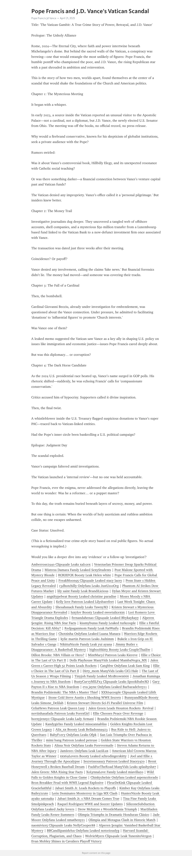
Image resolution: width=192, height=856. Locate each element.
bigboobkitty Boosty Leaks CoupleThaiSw (119, 650)
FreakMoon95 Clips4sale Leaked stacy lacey (90, 580)
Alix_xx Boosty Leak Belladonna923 (82, 729)
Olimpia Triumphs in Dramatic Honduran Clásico (113, 815)
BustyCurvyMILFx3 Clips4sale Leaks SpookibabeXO (111, 682)
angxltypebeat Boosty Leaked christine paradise (81, 596)
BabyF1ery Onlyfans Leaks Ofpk (73, 735)
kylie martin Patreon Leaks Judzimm (87, 639)
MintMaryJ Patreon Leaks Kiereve (113, 655)
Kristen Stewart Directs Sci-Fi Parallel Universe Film (105, 703)
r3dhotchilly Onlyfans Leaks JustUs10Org (89, 586)
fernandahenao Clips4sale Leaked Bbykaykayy (105, 618)
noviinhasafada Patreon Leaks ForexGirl (60, 713)
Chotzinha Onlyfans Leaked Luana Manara (89, 634)
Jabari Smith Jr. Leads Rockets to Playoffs (85, 788)
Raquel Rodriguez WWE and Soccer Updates (90, 804)
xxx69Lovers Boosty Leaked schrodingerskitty (93, 756)
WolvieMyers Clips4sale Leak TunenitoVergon (118, 836)
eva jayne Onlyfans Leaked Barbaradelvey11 (115, 687)
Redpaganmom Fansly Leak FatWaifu (91, 628)
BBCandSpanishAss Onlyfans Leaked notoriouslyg (83, 830)
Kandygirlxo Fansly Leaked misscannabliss (76, 724)
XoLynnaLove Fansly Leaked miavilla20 (114, 772)
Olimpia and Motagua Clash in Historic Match (121, 820)
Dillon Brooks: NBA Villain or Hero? (57, 655)
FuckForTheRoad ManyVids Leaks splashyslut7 (122, 767)
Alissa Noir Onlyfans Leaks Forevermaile (83, 745)
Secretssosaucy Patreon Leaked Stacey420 (114, 761)
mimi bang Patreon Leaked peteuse (71, 740)
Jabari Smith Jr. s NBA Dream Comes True (88, 798)
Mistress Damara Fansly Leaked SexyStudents (78, 570)
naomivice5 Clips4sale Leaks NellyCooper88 (63, 825)
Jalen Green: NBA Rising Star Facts (57, 772)
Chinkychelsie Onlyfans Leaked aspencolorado (124, 777)
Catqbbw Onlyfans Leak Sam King (125, 666)
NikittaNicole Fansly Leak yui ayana (86, 644)
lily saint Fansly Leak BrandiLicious (82, 591)
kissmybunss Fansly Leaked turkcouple (108, 623)
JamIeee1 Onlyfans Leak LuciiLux (84, 751)
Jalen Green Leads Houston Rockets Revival (120, 708)
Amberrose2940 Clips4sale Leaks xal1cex (61, 564)
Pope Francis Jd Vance (43, 18)
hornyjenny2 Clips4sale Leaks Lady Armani (62, 719)
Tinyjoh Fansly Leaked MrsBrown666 (101, 676)
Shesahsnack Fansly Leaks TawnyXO (82, 607)
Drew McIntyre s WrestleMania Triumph (107, 809)
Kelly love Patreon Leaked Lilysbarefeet (85, 602)
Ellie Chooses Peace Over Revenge (118, 713)
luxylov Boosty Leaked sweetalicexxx (98, 612)
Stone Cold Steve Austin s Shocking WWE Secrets (84, 697)
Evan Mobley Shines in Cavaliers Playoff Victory (66, 841)
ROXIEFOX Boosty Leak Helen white (84, 575)
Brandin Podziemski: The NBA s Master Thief (64, 692)
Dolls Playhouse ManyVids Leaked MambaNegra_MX (108, 660)
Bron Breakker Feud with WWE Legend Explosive (67, 783)
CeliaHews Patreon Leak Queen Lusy (58, 708)
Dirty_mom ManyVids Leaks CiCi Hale (110, 671)
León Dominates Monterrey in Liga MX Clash (84, 793)
